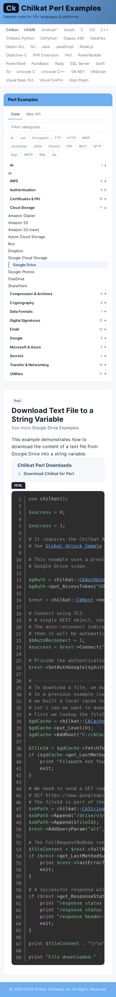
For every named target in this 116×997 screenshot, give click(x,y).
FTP (58, 138)
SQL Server (80, 63)
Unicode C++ (53, 71)
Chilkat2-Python (20, 38)
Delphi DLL (15, 46)
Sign (14, 155)
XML (42, 155)
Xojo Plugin (79, 80)
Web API (33, 114)
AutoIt (69, 30)
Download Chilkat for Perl (49, 473)
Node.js (86, 46)
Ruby (59, 63)
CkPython (48, 38)
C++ (104, 30)
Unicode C (26, 71)
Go (32, 46)
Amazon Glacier (21, 215)
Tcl (8, 71)
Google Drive (24, 265)
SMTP (28, 155)
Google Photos (21, 272)
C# (92, 30)
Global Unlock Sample (74, 546)
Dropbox (15, 250)
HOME (29, 30)
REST (83, 146)
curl (23, 138)
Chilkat (12, 30)
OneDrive (16, 279)
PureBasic (40, 63)
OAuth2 (54, 146)
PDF (69, 146)
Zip (54, 155)
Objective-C (16, 55)
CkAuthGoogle (96, 579)
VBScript (98, 71)
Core (15, 114)
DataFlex (98, 38)
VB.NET (78, 71)
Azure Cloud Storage (26, 236)
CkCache (95, 721)
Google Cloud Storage (27, 257)
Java (46, 46)
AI (12, 138)
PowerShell (16, 63)
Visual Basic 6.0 (20, 80)
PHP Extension (46, 55)
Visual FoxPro (51, 80)
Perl (68, 55)
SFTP (97, 146)
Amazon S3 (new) (23, 229)
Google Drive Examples (55, 427)
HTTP (71, 138)
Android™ (50, 30)
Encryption (40, 138)
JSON (37, 146)
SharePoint (17, 286)
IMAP (86, 138)
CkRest (85, 600)
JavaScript (65, 46)
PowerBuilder (90, 55)
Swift (100, 63)
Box (11, 243)
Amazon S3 (18, 222)
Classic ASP (74, 38)
